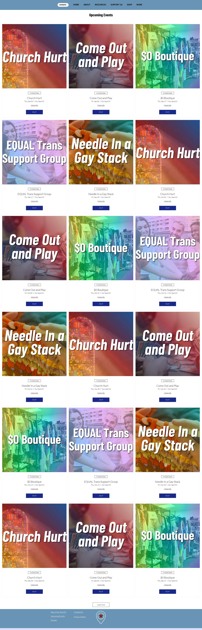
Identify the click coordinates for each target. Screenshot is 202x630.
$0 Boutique (167, 98)
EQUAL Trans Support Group (34, 194)
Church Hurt (34, 98)
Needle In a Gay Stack (101, 194)
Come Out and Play (101, 98)
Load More (101, 605)
